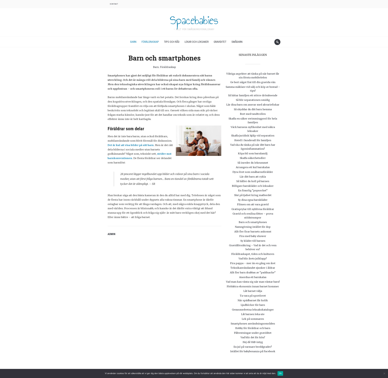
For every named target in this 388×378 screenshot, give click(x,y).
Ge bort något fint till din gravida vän (252, 82)
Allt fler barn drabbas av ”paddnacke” (253, 272)
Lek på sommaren (253, 318)
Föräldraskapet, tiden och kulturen (252, 253)
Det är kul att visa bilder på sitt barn (131, 145)
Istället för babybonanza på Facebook (252, 351)
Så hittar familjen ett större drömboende (252, 95)
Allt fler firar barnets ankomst (252, 231)
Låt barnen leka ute (252, 314)
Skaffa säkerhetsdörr (253, 158)
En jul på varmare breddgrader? (253, 346)
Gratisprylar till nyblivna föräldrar (252, 209)
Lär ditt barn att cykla (253, 176)
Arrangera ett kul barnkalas (253, 167)
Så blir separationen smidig (253, 99)
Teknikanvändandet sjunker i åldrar (252, 267)
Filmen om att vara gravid (253, 204)
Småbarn (236, 41)
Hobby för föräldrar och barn (252, 328)
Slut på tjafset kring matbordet (252, 195)
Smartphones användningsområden (253, 323)
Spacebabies (194, 20)
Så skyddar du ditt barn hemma (253, 109)
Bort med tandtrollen (253, 113)
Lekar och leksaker (197, 41)
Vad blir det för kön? (253, 337)
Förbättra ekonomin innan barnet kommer (253, 286)
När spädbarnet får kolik (253, 300)
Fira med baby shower (252, 236)
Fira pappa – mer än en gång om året (252, 263)
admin (111, 234)
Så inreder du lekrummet (252, 162)
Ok (280, 373)
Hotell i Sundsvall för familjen (252, 140)
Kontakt (114, 4)
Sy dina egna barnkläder (253, 199)
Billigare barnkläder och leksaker (253, 185)
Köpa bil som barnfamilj (253, 153)
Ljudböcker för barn (253, 304)
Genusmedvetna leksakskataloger (253, 309)
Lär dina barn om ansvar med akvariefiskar (252, 104)
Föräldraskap (150, 41)
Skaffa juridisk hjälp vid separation (252, 135)
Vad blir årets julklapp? (253, 258)
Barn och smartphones (253, 222)
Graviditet (220, 41)
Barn (133, 41)
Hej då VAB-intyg (253, 342)
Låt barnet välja (252, 290)
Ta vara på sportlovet (253, 295)
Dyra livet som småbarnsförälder (252, 171)
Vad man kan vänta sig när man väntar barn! (253, 281)
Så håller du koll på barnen (252, 181)
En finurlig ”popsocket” (253, 190)
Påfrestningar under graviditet (252, 332)
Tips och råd (171, 41)
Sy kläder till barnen (252, 240)
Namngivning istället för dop (253, 226)
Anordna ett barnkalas (252, 277)
